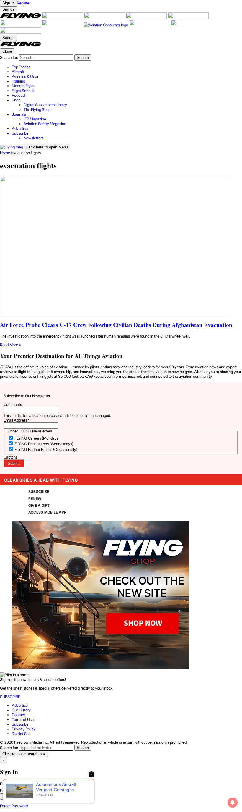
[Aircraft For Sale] (63, 17)
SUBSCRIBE (38, 491)
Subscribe (20, 724)
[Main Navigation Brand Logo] (20, 45)
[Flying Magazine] (21, 17)
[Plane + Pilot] (63, 24)
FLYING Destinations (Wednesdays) (43, 443)
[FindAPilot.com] (191, 24)
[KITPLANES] (21, 24)
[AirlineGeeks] (105, 17)
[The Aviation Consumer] (106, 24)
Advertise (20, 705)
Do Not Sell (21, 733)
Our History (21, 710)
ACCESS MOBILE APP (47, 512)
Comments (13, 404)
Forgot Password (14, 805)
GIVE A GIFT (39, 505)
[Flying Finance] (150, 24)
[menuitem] (127, 66)
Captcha (11, 457)
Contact (18, 714)
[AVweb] (147, 17)
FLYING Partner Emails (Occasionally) (45, 449)
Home (5, 152)
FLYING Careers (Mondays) (37, 438)
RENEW (34, 498)
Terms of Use (23, 719)
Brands (8, 9)
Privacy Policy (24, 729)
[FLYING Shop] (20, 32)
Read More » (10, 344)
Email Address (16, 420)
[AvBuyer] (188, 17)
